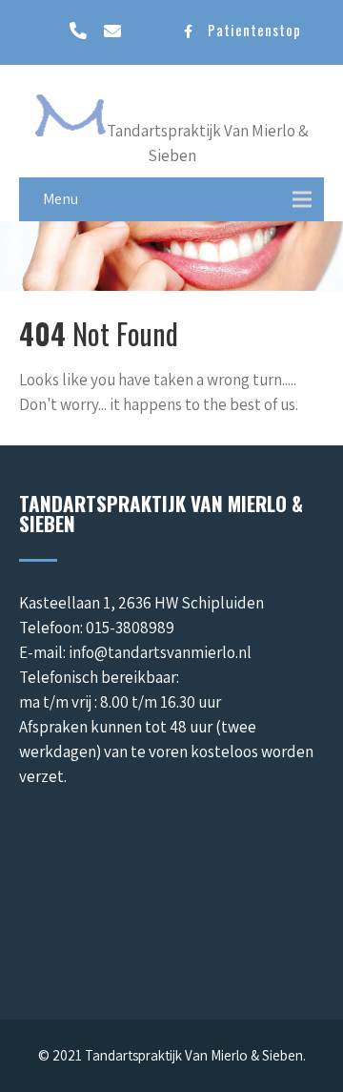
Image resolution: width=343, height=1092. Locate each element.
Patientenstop (254, 29)
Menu (60, 199)
